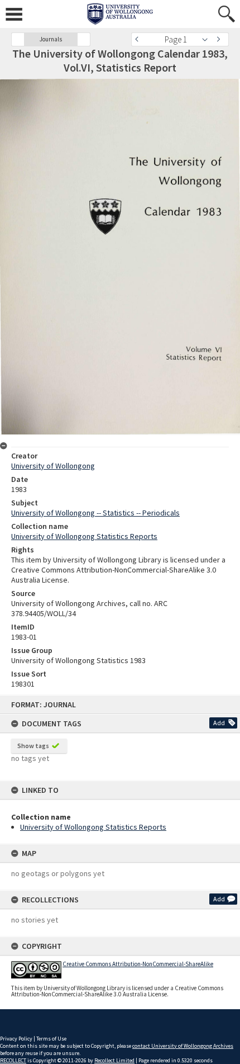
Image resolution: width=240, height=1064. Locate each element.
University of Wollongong (53, 466)
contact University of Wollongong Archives (182, 1045)
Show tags (33, 745)
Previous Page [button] (139, 39)
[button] (18, 39)
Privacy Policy (16, 1038)
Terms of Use (51, 1038)
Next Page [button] (220, 39)
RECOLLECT (13, 1060)
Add (219, 722)
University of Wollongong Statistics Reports (93, 827)
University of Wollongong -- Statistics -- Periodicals (95, 513)
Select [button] (208, 39)
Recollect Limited (114, 1060)
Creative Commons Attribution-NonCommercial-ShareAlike (138, 964)
